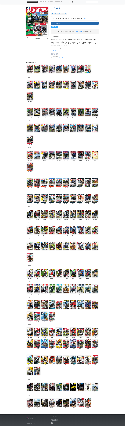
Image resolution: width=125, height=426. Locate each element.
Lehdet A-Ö (50, 2)
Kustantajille (54, 419)
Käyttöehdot (54, 416)
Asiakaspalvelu (30, 418)
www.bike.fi (53, 50)
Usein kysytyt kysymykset (32, 419)
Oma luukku (43, 2)
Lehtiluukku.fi (32, 417)
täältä (64, 48)
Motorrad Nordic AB (59, 57)
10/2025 (84, 18)
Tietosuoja (53, 418)
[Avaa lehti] (30, 68)
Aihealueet (57, 2)
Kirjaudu (66, 1)
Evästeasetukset (55, 420)
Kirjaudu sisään (79, 31)
